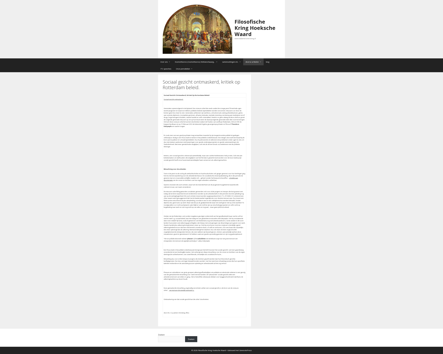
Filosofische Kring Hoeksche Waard (255, 28)
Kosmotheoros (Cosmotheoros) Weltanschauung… (195, 62)
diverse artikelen (252, 62)
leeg (267, 62)
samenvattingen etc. (230, 62)
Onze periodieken (183, 69)
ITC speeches (165, 69)
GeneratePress (245, 350)
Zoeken (161, 334)
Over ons (164, 62)
